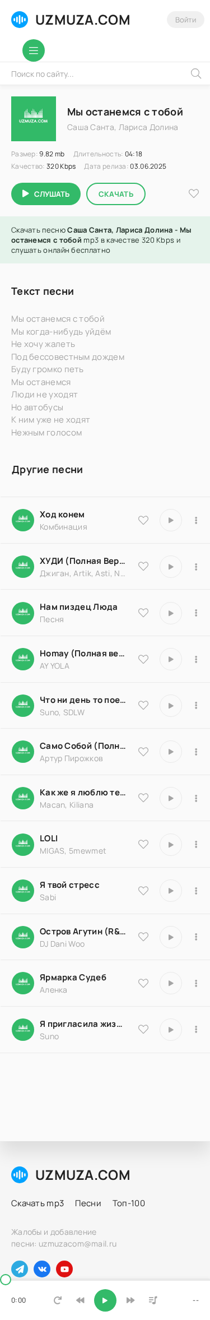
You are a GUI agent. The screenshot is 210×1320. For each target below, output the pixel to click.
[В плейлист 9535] (196, 520)
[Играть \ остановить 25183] (171, 983)
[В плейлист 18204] (196, 751)
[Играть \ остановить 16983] (171, 659)
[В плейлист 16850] (196, 890)
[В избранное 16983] (143, 659)
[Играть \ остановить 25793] (171, 705)
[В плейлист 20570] (196, 844)
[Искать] (196, 73)
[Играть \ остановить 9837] (171, 566)
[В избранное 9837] (143, 566)
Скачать (116, 194)
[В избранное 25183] (143, 983)
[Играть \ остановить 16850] (171, 890)
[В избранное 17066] (143, 1029)
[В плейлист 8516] (196, 937)
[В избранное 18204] (143, 751)
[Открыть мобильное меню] (33, 50)
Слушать (51, 194)
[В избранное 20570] (143, 844)
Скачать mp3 (37, 1203)
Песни (88, 1203)
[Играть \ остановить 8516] (171, 937)
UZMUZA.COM (82, 19)
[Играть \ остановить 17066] (171, 1029)
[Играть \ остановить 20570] (171, 844)
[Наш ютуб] (64, 1269)
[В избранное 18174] (143, 612)
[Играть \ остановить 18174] (171, 613)
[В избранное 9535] (143, 520)
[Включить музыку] (105, 1300)
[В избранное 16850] (143, 890)
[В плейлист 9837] (196, 566)
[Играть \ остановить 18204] (171, 751)
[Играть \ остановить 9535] (171, 520)
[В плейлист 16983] (196, 659)
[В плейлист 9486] (196, 798)
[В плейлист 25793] (196, 705)
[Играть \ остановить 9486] (171, 798)
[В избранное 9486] (143, 797)
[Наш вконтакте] (42, 1269)
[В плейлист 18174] (196, 613)
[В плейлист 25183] (196, 983)
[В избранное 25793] (143, 705)
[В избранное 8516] (143, 936)
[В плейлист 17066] (196, 1029)
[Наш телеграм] (19, 1269)
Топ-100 (129, 1203)
